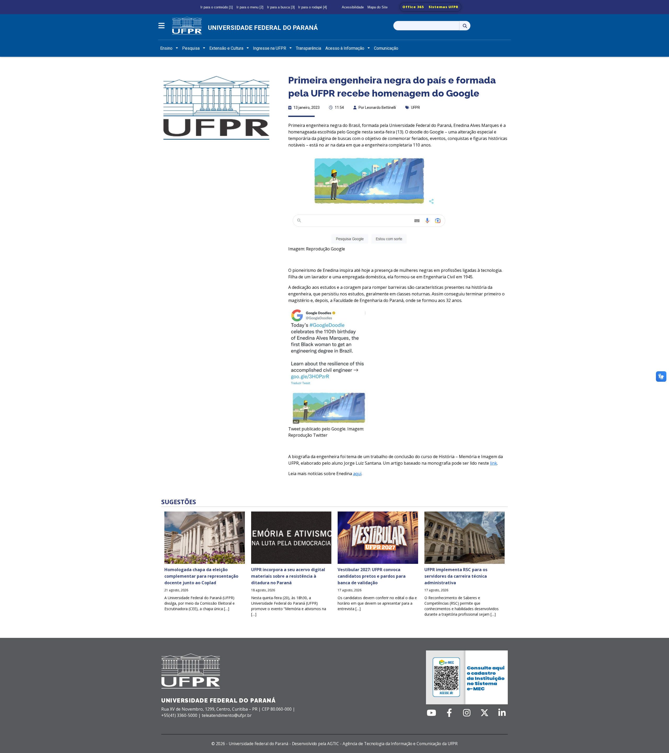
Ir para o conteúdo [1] (216, 7)
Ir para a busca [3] (281, 7)
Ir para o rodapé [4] (312, 7)
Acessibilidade (353, 7)
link (493, 463)
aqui (357, 473)
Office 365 (413, 6)
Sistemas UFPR (443, 6)
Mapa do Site (377, 7)
